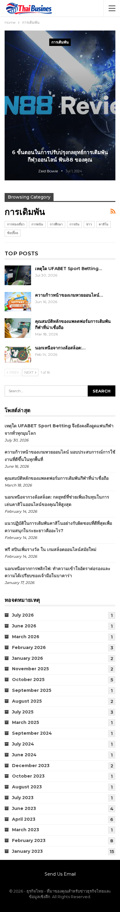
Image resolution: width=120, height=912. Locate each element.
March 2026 (25, 636)
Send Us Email (60, 874)
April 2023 (23, 819)
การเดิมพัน (60, 42)
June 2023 (24, 808)
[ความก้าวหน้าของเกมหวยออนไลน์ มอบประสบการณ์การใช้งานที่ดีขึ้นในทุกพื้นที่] (18, 302)
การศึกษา (56, 224)
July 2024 (23, 744)
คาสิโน (103, 224)
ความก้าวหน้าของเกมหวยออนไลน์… (69, 295)
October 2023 (28, 776)
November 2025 (30, 669)
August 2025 (27, 701)
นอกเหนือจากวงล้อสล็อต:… (60, 348)
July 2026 (23, 615)
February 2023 (29, 840)
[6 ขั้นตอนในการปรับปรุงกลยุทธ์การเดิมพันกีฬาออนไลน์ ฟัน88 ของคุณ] (60, 105)
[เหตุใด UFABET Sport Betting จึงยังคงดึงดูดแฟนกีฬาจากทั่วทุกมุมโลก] (18, 275)
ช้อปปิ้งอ (12, 233)
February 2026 (29, 647)
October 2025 (28, 679)
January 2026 (27, 658)
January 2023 (27, 851)
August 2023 (27, 787)
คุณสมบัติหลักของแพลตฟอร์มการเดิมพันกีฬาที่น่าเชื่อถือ (57, 478)
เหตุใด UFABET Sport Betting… (68, 268)
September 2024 (32, 733)
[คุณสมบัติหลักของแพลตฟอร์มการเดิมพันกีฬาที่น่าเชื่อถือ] (18, 328)
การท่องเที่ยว (16, 224)
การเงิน (74, 224)
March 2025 (25, 722)
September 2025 (31, 690)
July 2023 (23, 797)
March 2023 (25, 829)
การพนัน (37, 224)
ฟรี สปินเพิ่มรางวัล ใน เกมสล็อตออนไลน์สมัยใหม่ (50, 549)
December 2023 (31, 765)
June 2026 (24, 626)
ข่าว (89, 224)
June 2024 (24, 755)
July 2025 (23, 712)
